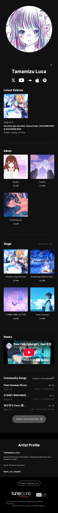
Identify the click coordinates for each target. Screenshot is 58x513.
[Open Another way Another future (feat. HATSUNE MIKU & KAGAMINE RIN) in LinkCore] (16, 106)
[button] (51, 65)
